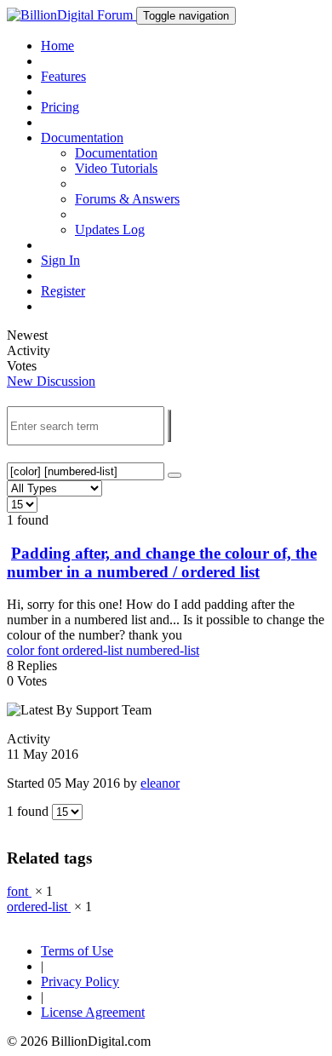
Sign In (60, 260)
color (22, 650)
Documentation (116, 153)
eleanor (160, 783)
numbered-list (162, 650)
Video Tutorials (116, 168)
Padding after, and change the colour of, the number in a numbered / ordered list (162, 562)
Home (57, 45)
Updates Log (110, 229)
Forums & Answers (127, 199)
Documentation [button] (82, 137)
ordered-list (94, 650)
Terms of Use (77, 951)
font (49, 650)
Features (63, 76)
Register (63, 291)
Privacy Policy (80, 981)
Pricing (60, 107)
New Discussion (51, 381)
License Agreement (93, 1012)
